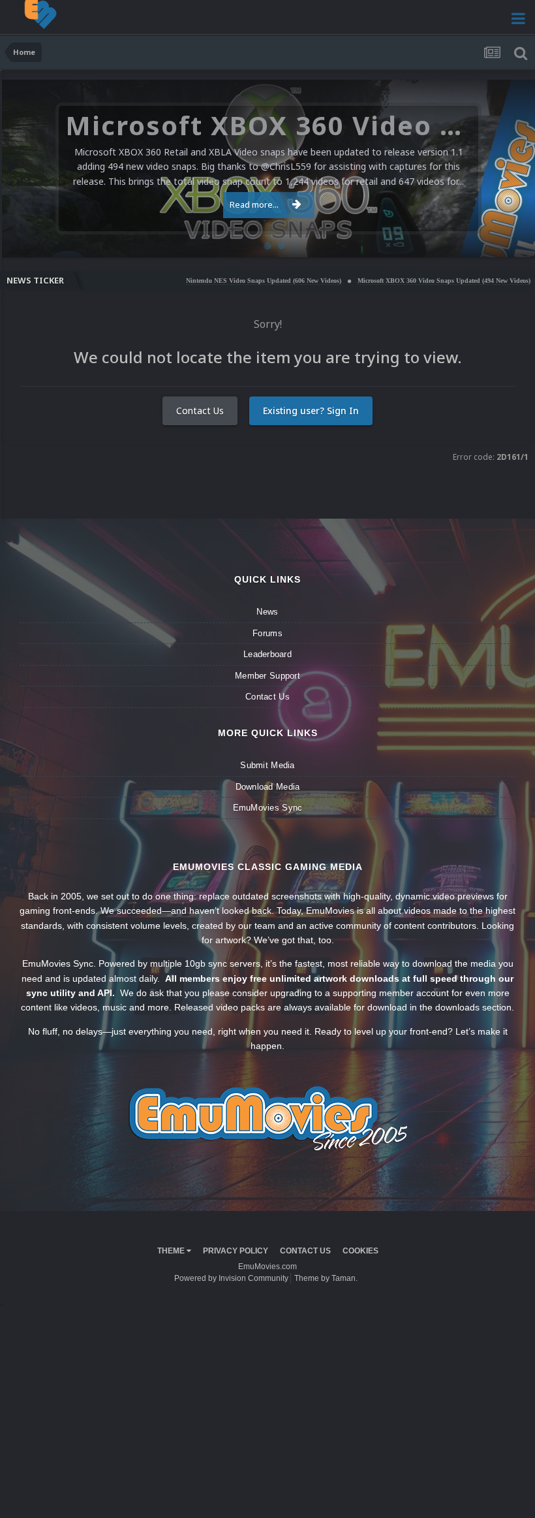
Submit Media (267, 765)
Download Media (268, 787)
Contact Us (200, 410)
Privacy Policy (235, 1250)
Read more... (254, 204)
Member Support (267, 676)
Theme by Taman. (326, 1278)
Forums (267, 633)
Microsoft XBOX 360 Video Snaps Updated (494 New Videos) (397, 280)
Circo (511, 241)
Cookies (360, 1250)
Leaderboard (267, 654)
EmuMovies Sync (268, 808)
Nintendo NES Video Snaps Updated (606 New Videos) (216, 280)
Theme (172, 1250)
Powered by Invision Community (231, 1278)
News (267, 612)
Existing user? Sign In (311, 410)
